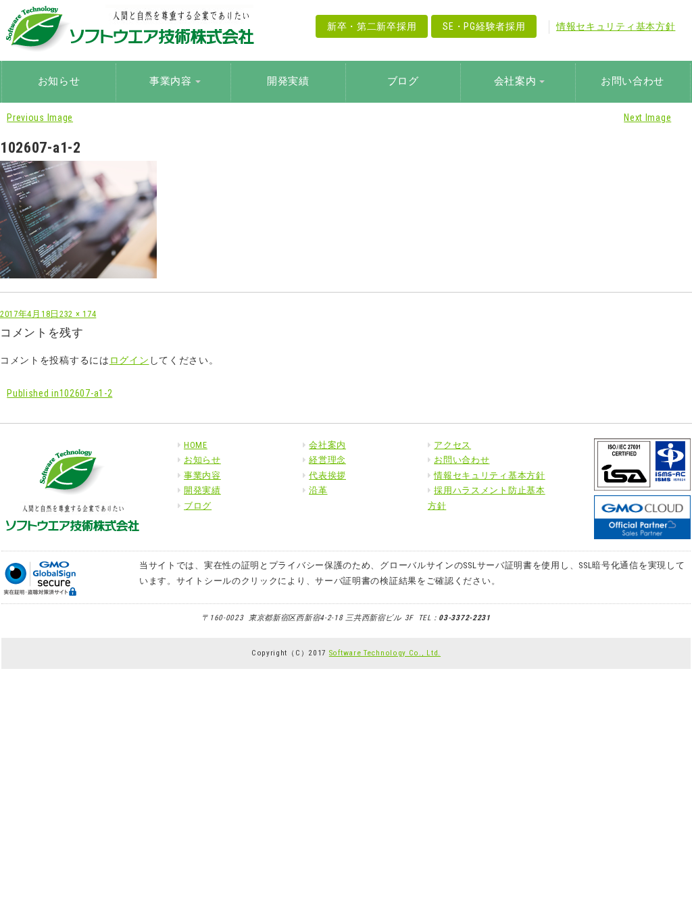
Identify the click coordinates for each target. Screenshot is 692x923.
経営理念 (327, 460)
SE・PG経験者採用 (484, 26)
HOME (195, 445)
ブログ (403, 81)
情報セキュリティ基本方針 (615, 26)
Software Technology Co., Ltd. (385, 652)
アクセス (452, 445)
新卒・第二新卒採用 (371, 26)
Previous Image (40, 117)
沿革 (318, 490)
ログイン (129, 360)
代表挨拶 (327, 475)
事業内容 (202, 475)
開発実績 (288, 81)
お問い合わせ (632, 81)
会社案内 (327, 445)
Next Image (647, 117)
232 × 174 (77, 314)
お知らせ (59, 81)
